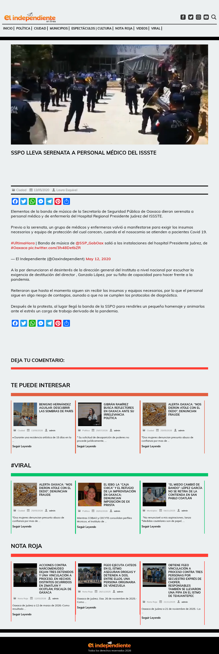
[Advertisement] (109, 171)
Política (23, 28)
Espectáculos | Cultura (91, 28)
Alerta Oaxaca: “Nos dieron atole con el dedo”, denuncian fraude (184, 409)
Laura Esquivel (66, 190)
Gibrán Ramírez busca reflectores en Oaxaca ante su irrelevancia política (119, 411)
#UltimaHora (23, 243)
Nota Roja (124, 28)
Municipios (59, 28)
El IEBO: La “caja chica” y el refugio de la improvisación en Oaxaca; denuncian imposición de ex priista (120, 495)
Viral (155, 28)
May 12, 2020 (98, 258)
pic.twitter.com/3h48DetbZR (54, 247)
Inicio (8, 28)
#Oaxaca (19, 247)
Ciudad (40, 28)
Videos (142, 28)
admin (52, 430)
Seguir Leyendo (21, 446)
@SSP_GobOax (90, 243)
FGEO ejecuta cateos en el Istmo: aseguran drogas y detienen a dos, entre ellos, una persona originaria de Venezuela (120, 575)
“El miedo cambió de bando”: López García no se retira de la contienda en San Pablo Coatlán (185, 491)
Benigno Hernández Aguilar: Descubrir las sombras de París (56, 408)
